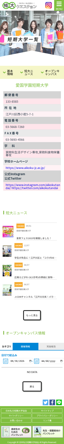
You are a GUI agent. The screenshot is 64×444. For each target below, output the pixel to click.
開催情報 (25, 346)
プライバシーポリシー (47, 415)
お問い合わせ (16, 420)
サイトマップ (47, 410)
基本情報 (10, 72)
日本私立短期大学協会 (16, 410)
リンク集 (47, 420)
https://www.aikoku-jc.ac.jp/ (25, 167)
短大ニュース (28, 72)
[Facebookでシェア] (52, 402)
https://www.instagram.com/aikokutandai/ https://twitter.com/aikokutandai (33, 186)
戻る (32, 386)
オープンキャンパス (52, 72)
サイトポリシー (16, 415)
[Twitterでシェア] (45, 402)
